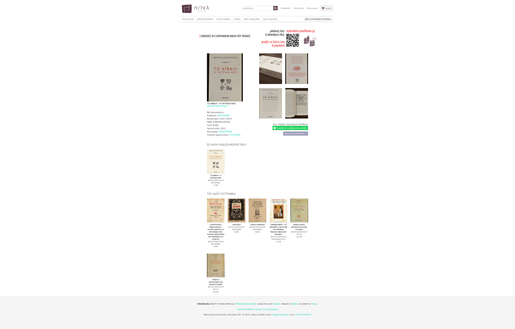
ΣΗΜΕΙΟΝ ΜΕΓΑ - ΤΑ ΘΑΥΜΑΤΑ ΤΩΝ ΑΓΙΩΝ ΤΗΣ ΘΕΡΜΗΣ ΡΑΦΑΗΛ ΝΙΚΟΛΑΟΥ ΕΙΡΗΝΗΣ (278, 229)
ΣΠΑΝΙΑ (236, 19)
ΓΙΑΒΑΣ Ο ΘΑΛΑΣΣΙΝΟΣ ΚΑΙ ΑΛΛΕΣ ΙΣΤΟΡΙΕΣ (216, 282)
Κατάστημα (299, 8)
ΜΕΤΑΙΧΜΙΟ (223, 115)
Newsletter (285, 8)
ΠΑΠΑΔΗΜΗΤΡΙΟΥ (278, 239)
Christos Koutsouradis (246, 303)
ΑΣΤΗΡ (299, 234)
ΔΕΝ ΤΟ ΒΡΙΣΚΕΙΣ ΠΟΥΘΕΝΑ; (318, 19)
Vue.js (314, 303)
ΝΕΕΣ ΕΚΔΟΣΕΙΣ (270, 19)
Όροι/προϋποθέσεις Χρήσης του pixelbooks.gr (257, 309)
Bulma (295, 303)
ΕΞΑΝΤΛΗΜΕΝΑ (223, 19)
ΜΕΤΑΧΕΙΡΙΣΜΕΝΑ (205, 19)
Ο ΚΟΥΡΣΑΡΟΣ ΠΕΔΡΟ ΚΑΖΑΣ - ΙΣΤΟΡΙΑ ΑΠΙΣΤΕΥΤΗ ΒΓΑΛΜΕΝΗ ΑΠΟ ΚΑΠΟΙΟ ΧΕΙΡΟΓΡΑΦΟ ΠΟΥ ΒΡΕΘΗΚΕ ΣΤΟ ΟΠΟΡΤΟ (215, 232)
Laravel (276, 303)
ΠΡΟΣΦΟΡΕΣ (188, 19)
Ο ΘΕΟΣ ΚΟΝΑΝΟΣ (257, 225)
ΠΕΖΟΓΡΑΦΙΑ (225, 131)
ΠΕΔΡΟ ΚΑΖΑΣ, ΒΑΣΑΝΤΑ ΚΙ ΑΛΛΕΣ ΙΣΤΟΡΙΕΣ (299, 227)
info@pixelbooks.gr (280, 314)
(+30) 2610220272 (303, 314)
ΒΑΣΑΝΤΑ (237, 225)
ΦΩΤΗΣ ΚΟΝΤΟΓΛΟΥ (217, 106)
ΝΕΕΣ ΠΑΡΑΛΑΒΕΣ (252, 19)
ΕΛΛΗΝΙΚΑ (235, 134)
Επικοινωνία (312, 8)
